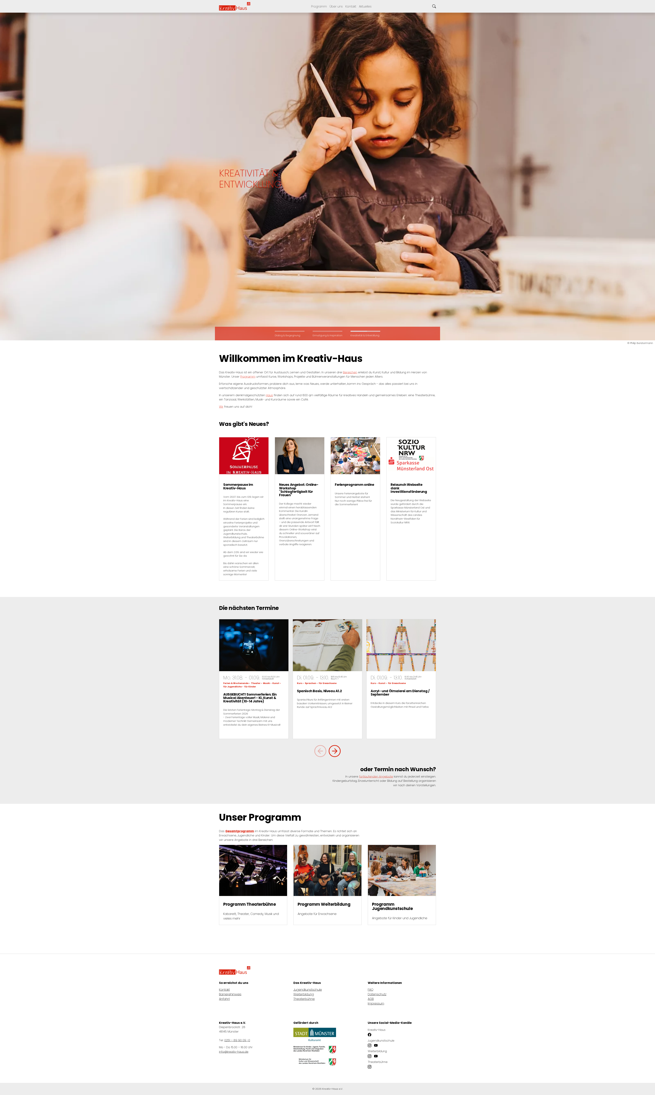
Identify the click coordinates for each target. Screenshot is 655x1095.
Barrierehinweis (230, 994)
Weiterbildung (303, 994)
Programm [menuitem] (319, 6)
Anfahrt (224, 999)
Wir (221, 407)
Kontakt (224, 989)
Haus (269, 395)
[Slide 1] (327, 331)
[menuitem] (351, 6)
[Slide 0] (289, 331)
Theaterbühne (304, 999)
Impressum (376, 1003)
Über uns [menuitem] (336, 6)
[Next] (335, 751)
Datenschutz (377, 994)
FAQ (370, 989)
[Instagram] (369, 1045)
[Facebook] (369, 1035)
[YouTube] (376, 1045)
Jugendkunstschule (307, 989)
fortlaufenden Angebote (376, 776)
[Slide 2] (365, 331)
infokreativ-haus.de (233, 1052)
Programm (247, 377)
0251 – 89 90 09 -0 (237, 1040)
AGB (371, 999)
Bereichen (350, 372)
